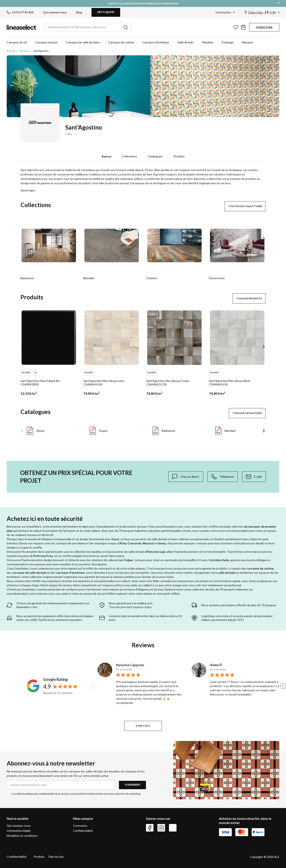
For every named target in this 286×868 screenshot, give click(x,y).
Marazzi (148, 543)
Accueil (11, 50)
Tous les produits (249, 298)
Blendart (89, 278)
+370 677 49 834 (22, 12)
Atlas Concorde (130, 543)
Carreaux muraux (46, 42)
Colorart (151, 278)
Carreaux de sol (17, 42)
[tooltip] (186, 477)
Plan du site (56, 856)
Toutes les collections (245, 206)
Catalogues (155, 156)
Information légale (19, 830)
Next (263, 238)
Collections (129, 156)
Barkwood (27, 278)
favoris (235, 27)
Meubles (207, 42)
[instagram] (161, 828)
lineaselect (21, 27)
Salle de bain (186, 42)
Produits (179, 156)
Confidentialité (83, 830)
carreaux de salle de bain (29, 572)
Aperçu (106, 156)
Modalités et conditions (22, 835)
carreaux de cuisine (260, 568)
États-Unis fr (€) (262, 12)
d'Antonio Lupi (155, 551)
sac (243, 27)
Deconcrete (217, 278)
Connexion (80, 825)
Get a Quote (105, 12)
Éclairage (227, 42)
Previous (22, 238)
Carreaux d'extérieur (155, 42)
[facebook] (149, 828)
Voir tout (143, 725)
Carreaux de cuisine (121, 42)
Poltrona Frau (43, 556)
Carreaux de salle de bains (83, 42)
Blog (79, 12)
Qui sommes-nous (55, 12)
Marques (247, 42)
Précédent (22, 430)
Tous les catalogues (247, 413)
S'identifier (264, 27)
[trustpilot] (172, 828)
